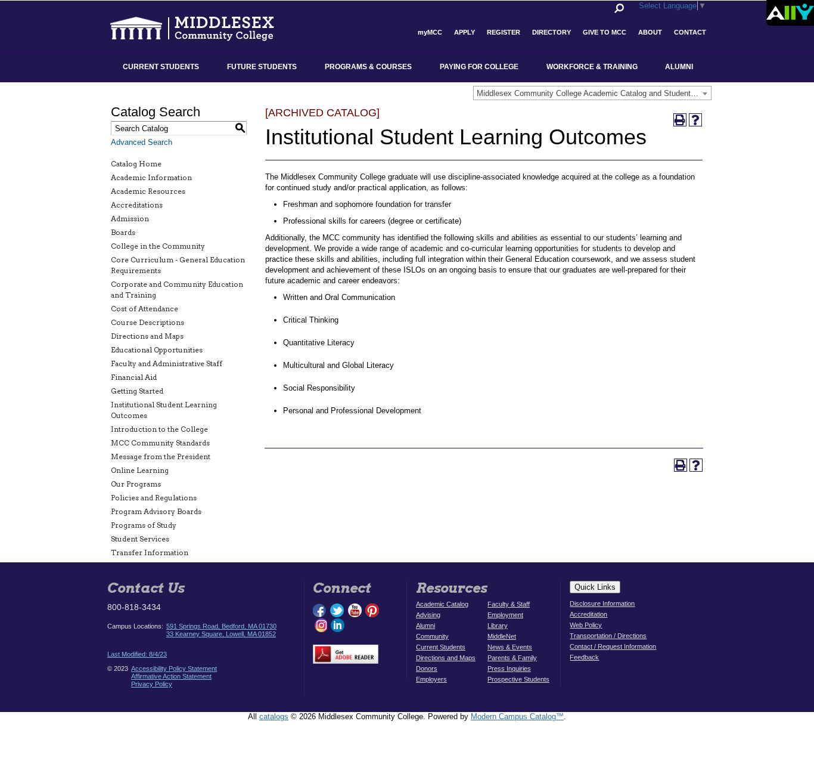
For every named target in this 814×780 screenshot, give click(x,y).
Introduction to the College (159, 429)
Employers (431, 679)
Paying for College (479, 67)
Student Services (140, 538)
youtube (354, 610)
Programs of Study (143, 525)
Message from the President (160, 456)
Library (497, 625)
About (650, 32)
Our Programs (136, 483)
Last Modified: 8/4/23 (137, 654)
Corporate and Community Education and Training (177, 289)
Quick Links (595, 587)
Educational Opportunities (157, 349)
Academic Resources (148, 191)
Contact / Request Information (613, 646)
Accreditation (588, 614)
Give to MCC (604, 32)
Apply (464, 32)
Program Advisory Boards (156, 511)
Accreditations (137, 204)
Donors (426, 668)
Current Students (161, 67)
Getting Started (137, 390)
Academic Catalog (442, 604)
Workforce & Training (592, 67)
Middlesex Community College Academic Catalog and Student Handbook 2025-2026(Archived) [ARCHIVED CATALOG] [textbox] (594, 93)
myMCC (430, 32)
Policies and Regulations (154, 497)
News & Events (509, 647)
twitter (337, 610)
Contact (690, 32)
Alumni (679, 67)
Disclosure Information (602, 603)
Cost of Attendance (144, 308)
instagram (320, 625)
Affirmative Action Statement (171, 676)
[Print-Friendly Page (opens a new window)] (679, 119)
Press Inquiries (509, 668)
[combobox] (592, 93)
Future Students (262, 67)
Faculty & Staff (508, 604)
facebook (320, 610)
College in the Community (158, 246)
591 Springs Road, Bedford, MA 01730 (221, 626)
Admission (130, 218)
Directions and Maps (147, 336)
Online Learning (140, 470)
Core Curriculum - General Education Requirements (178, 265)
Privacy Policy (151, 684)
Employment (505, 614)
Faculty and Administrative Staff (166, 363)
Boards (123, 232)
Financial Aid (134, 377)
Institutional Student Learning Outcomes (164, 410)
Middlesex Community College (203, 28)
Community (432, 636)
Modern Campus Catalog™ (517, 716)
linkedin (337, 625)
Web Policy (586, 625)
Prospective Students (518, 679)
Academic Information (151, 177)
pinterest (372, 610)
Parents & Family (512, 657)
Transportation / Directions (608, 635)
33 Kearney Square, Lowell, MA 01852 (221, 633)
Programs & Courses (368, 67)
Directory (551, 32)
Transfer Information (149, 552)
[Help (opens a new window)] (695, 119)
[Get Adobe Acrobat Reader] (345, 647)
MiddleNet (501, 636)
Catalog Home (136, 163)
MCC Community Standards (160, 442)
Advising (428, 614)
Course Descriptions (147, 322)
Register (503, 32)
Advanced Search (141, 142)
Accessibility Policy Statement (174, 668)
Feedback (584, 657)
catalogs (273, 716)
